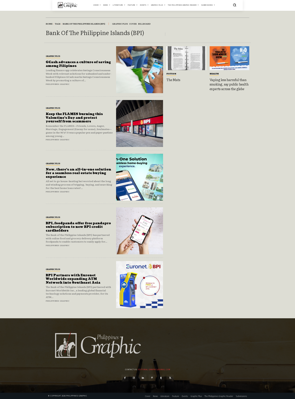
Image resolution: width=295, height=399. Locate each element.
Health (214, 73)
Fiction (171, 73)
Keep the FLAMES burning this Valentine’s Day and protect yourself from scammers (74, 118)
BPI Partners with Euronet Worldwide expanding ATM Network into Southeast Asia (73, 279)
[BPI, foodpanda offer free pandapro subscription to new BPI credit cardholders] (139, 230)
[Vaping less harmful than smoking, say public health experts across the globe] (229, 58)
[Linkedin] (143, 378)
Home (49, 23)
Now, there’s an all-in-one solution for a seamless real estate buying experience (78, 173)
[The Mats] (186, 58)
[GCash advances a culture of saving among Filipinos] (139, 69)
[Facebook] (124, 378)
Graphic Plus (53, 56)
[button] (234, 5)
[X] (170, 378)
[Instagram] (134, 378)
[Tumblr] (161, 378)
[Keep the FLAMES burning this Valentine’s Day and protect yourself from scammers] (139, 123)
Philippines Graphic (58, 84)
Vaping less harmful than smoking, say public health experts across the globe (229, 84)
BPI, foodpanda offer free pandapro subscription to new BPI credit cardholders (78, 227)
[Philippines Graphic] (67, 5)
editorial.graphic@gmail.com (154, 369)
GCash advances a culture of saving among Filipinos (78, 64)
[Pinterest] (152, 378)
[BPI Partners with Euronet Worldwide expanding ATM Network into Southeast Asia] (139, 284)
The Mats (173, 79)
